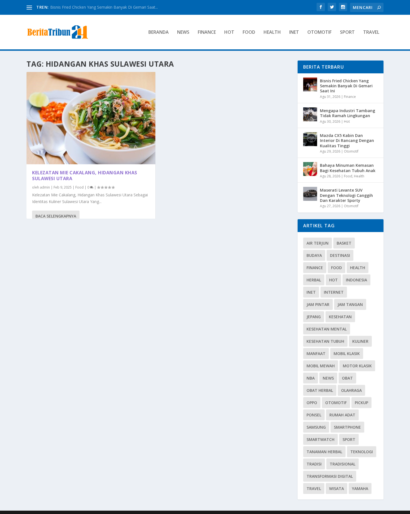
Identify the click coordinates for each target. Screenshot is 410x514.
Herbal (314, 280)
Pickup (361, 402)
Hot (229, 32)
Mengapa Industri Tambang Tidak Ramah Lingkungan (347, 113)
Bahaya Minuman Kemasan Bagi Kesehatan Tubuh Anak (347, 168)
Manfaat (316, 353)
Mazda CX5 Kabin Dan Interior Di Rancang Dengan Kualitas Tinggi (347, 140)
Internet (334, 292)
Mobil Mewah (321, 365)
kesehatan (340, 316)
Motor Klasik (357, 365)
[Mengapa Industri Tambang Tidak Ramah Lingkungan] (310, 114)
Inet (294, 32)
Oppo (312, 402)
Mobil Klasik (347, 353)
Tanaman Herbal (324, 451)
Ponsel (314, 415)
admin (45, 187)
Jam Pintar (318, 304)
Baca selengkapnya (55, 216)
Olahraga (351, 390)
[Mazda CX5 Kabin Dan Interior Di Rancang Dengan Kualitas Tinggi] (310, 139)
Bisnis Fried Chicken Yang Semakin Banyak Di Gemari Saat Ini (346, 85)
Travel (371, 32)
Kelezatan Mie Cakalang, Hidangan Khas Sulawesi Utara (84, 176)
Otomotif (319, 32)
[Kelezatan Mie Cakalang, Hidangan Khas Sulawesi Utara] (90, 118)
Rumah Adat (342, 415)
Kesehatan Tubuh (325, 341)
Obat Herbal (320, 390)
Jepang (314, 316)
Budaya (314, 255)
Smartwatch (320, 439)
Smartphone (347, 427)
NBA (311, 378)
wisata (336, 488)
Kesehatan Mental (327, 329)
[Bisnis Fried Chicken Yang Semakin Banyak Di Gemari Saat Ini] (310, 84)
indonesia (356, 280)
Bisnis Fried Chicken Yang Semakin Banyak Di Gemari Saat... (104, 7)
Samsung (316, 427)
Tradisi (314, 464)
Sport (347, 32)
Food (249, 32)
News (183, 32)
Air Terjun (318, 243)
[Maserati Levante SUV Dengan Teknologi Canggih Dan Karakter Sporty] (310, 194)
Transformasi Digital (330, 476)
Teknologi (361, 451)
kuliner (360, 341)
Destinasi (340, 255)
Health (272, 32)
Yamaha (360, 488)
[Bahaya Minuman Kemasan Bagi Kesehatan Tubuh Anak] (310, 169)
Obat (347, 378)
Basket (344, 243)
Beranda (158, 32)
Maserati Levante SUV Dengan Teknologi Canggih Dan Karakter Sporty (346, 195)
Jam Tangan (350, 304)
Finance (207, 32)
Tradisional (342, 464)
